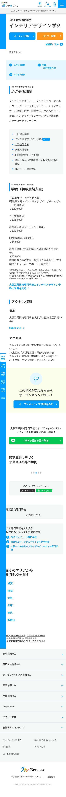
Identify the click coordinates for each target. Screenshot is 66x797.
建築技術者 (23, 111)
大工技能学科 (22, 144)
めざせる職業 (19, 65)
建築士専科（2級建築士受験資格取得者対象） (36, 162)
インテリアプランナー (29, 115)
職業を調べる (9, 685)
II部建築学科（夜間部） (27, 155)
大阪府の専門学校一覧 (36, 636)
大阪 (10, 598)
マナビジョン (10, 5)
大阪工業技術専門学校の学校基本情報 (20, 638)
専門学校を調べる (17, 636)
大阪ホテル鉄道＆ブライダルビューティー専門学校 (34, 548)
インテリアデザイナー (21, 101)
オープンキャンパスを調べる (17, 675)
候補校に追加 (52, 44)
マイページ (8, 706)
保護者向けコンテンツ (14, 727)
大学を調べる (9, 654)
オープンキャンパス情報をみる (36, 404)
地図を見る (15, 328)
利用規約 (6, 747)
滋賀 (10, 583)
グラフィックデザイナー (32, 106)
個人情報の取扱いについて (45, 740)
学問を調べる (9, 696)
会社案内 (51, 777)
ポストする (29, 491)
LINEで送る (46, 491)
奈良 (10, 612)
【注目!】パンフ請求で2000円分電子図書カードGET (32, 11)
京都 (10, 590)
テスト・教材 (9, 717)
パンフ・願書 (49, 36)
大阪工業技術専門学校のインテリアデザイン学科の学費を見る (35, 286)
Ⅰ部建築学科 (22, 134)
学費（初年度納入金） (49, 66)
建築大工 (36, 111)
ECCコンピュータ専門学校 (24, 537)
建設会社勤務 (51, 115)
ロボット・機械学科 (26, 169)
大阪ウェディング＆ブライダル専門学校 (30, 542)
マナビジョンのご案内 (12, 740)
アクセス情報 (19, 75)
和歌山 (11, 620)
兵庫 (10, 605)
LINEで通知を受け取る (36, 440)
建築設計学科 (22, 149)
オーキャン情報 (21, 36)
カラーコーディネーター (22, 120)
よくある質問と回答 (11, 754)
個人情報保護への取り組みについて (26, 777)
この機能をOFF (33, 514)
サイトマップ (39, 747)
